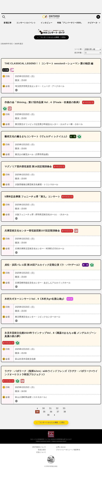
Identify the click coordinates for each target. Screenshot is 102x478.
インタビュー (46, 23)
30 (43, 408)
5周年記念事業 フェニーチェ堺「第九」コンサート (32, 196)
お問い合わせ (61, 447)
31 (50, 408)
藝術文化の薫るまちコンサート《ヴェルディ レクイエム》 (36, 136)
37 (58, 412)
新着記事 (7, 23)
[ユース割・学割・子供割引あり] (5, 108)
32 (57, 408)
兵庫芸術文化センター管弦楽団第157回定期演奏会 (32, 230)
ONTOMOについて (39, 447)
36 (51, 412)
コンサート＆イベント (26, 23)
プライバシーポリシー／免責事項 (68, 450)
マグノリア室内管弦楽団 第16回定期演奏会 (28, 166)
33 (64, 408)
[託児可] (12, 70)
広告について (41, 452)
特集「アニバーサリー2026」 (70, 23)
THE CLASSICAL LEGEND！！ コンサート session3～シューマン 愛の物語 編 (49, 63)
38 (65, 412)
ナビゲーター (93, 23)
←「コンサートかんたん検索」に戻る (51, 37)
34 (37, 412)
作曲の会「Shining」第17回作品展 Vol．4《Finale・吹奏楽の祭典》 (43, 102)
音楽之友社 (42, 450)
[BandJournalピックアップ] (10, 108)
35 (44, 412)
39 (48, 415)
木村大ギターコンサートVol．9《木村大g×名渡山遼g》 (35, 299)
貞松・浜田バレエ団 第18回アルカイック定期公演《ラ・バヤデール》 (43, 264)
